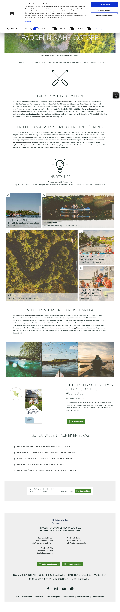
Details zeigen (99, 29)
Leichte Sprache (98, 597)
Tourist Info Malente (45, 538)
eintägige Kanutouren (90, 104)
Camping (84, 114)
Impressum (39, 597)
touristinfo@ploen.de (45, 553)
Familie (54, 147)
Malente (63, 137)
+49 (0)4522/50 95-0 (45, 550)
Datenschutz (27, 597)
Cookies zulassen (104, 4)
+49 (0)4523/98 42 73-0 (44, 540)
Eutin (72, 137)
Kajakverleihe (89, 140)
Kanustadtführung (29, 137)
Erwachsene (63, 491)
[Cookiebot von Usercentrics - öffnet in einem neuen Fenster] (12, 29)
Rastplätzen (25, 145)
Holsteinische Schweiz (48, 55)
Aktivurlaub (69, 55)
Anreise (31, 491)
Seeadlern (40, 114)
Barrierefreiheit (83, 597)
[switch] (54, 28)
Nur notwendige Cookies (104, 15)
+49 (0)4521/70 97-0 (74, 540)
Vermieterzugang (53, 597)
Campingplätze (74, 328)
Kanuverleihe (66, 140)
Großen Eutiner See (35, 318)
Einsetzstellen (71, 145)
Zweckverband (68, 597)
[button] (76, 421)
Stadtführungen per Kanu (42, 116)
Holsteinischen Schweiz (63, 101)
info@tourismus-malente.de (42, 543)
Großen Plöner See (88, 106)
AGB (17, 597)
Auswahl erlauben (104, 10)
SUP (97, 114)
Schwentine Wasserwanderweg (27, 315)
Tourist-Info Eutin (73, 538)
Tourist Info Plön (47, 548)
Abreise (45, 491)
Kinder (70, 491)
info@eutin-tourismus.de (76, 543)
